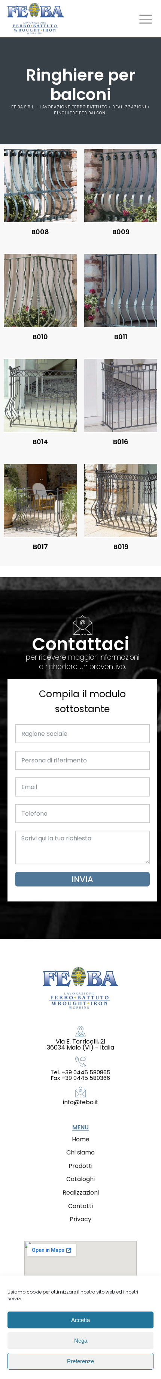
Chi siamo (80, 1152)
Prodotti (80, 1166)
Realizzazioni (81, 1192)
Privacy (80, 1219)
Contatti (80, 1206)
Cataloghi (80, 1179)
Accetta (80, 1320)
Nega (80, 1340)
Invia (82, 879)
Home (80, 1139)
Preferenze (80, 1361)
